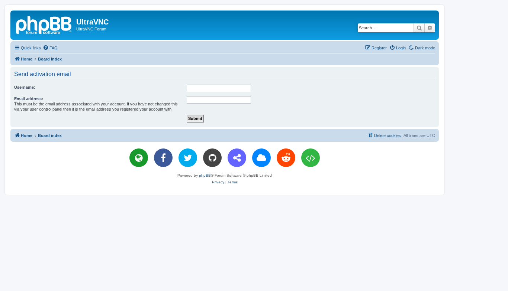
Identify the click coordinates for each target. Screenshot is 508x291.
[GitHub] (212, 157)
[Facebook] (163, 157)
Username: (24, 87)
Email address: (28, 99)
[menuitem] (50, 47)
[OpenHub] (310, 157)
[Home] (44, 24)
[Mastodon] (237, 157)
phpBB (205, 175)
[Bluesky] (261, 157)
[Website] (138, 157)
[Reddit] (286, 157)
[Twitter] (188, 157)
